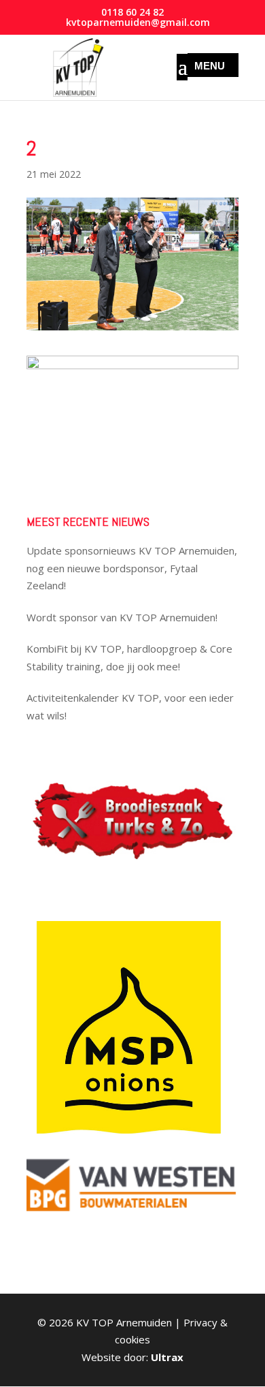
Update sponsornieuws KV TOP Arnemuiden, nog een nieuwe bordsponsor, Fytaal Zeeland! (131, 568)
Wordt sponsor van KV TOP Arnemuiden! (121, 617)
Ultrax (167, 1357)
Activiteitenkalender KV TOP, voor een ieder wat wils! (130, 706)
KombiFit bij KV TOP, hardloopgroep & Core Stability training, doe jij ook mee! (129, 657)
